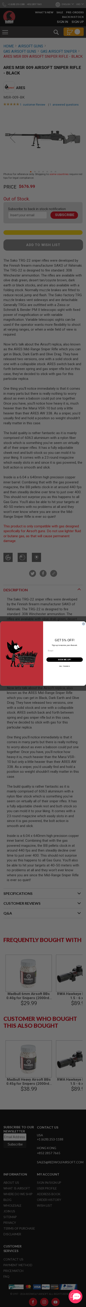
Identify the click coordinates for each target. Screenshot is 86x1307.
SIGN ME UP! (64, 659)
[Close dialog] (83, 623)
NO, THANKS (64, 666)
